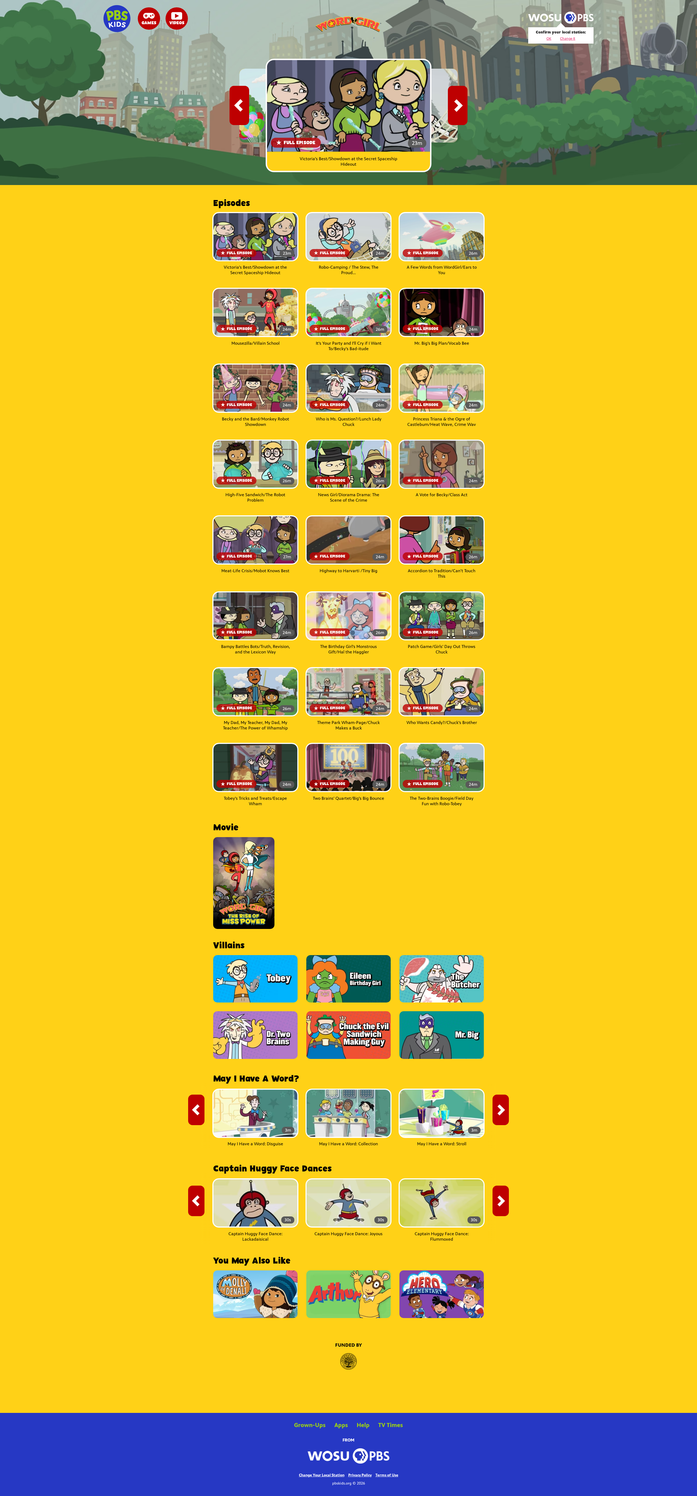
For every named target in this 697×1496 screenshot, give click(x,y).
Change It (567, 39)
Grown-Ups (310, 1425)
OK (548, 39)
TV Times (390, 1425)
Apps (341, 1425)
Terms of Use (386, 1475)
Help (363, 1425)
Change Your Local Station (321, 1475)
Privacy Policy (360, 1475)
